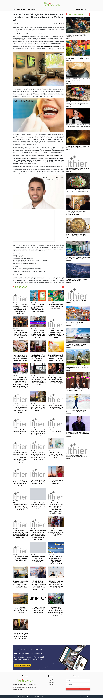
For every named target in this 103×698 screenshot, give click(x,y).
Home (51, 679)
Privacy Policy (86, 696)
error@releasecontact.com (54, 278)
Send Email (19, 257)
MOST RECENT (21, 9)
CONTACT (34, 9)
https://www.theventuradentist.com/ (27, 263)
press (28, 9)
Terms (79, 696)
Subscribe (78, 689)
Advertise (51, 684)
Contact (51, 686)
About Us (51, 682)
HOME (14, 9)
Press (51, 681)
